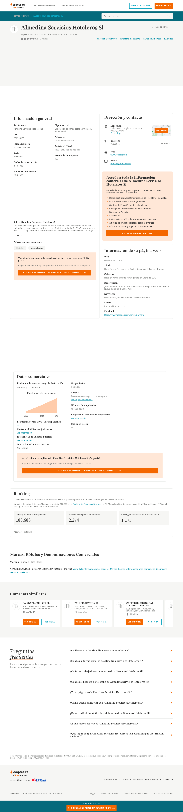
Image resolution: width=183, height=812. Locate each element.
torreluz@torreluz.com (121, 163)
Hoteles (20, 247)
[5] (33, 39)
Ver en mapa (161, 131)
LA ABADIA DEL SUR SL (36, 603)
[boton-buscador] (169, 16)
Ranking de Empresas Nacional (87, 504)
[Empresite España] (18, 5)
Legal (92, 793)
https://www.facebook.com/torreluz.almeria (124, 315)
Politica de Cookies (109, 793)
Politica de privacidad (163, 793)
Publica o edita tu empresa (159, 779)
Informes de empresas (44, 6)
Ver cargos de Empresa (82, 399)
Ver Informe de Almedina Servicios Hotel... (91, 808)
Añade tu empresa (140, 5)
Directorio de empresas (72, 6)
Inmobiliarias (37, 247)
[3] (28, 39)
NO (18, 425)
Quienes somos (112, 779)
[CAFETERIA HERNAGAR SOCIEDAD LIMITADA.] (120, 606)
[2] (25, 39)
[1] (22, 39)
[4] (30, 39)
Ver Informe (31, 622)
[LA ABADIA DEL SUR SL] (16, 606)
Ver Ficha (50, 622)
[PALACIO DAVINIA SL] (68, 606)
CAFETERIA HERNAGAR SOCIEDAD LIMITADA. (140, 604)
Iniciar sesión (163, 5)
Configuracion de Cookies (136, 793)
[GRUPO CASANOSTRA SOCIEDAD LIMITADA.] (172, 606)
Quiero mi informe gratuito (137, 233)
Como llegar (116, 133)
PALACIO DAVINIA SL (86, 603)
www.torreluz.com (119, 155)
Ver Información (24, 433)
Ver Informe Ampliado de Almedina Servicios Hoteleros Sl (54, 272)
